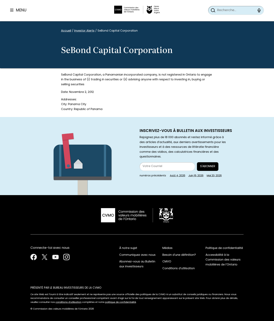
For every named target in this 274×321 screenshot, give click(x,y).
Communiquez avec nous (137, 255)
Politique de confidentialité (224, 248)
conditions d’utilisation (68, 302)
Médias (167, 248)
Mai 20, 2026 (214, 176)
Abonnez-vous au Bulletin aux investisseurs (137, 264)
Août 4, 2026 (177, 176)
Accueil (66, 31)
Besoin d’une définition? (179, 255)
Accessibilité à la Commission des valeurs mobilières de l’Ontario (223, 260)
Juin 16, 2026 (195, 176)
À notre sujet (128, 248)
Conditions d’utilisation (178, 268)
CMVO (166, 261)
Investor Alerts (84, 31)
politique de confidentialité (120, 302)
